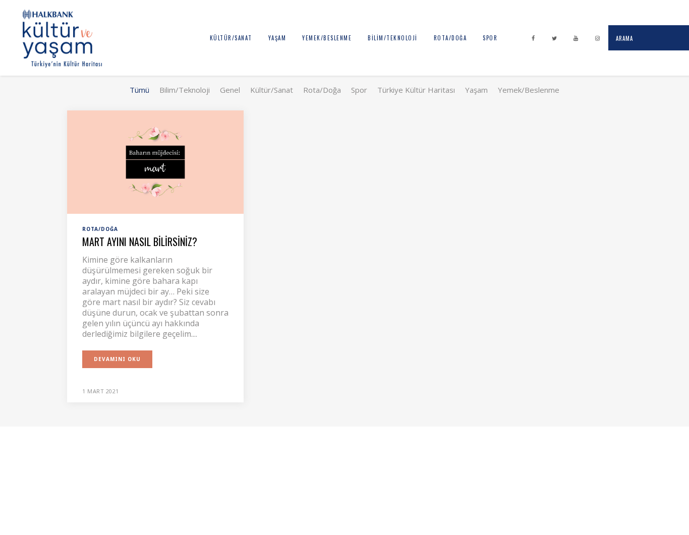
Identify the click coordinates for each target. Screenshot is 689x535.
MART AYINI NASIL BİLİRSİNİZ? (139, 241)
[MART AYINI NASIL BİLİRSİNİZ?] (155, 161)
